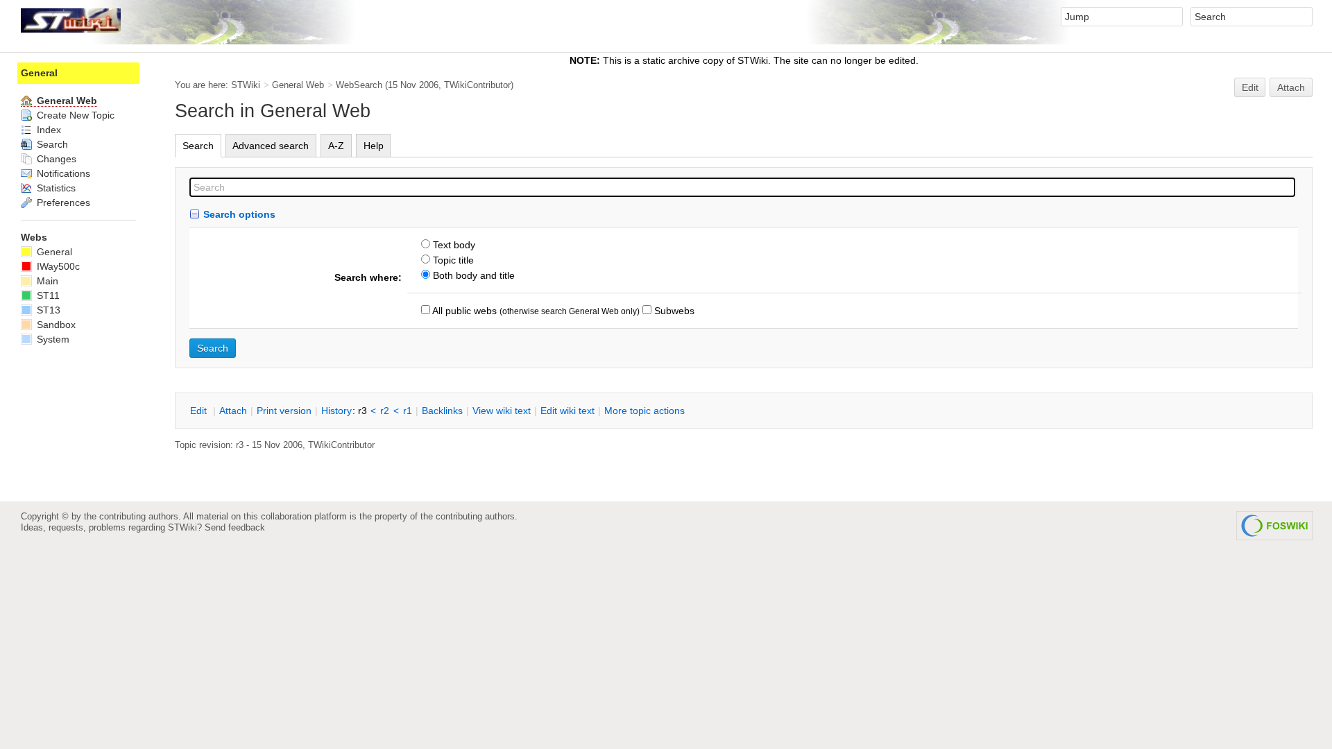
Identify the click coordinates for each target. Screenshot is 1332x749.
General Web (298, 85)
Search (198, 145)
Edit (1250, 87)
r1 (407, 410)
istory (336, 410)
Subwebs (672, 310)
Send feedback (235, 527)
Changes (55, 158)
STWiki (245, 85)
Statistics (55, 187)
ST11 (47, 295)
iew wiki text (501, 410)
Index (47, 129)
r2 (384, 410)
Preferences (62, 202)
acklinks (442, 410)
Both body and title (472, 275)
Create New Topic (74, 115)
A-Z (336, 145)
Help (374, 145)
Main (46, 280)
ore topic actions (644, 410)
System (51, 339)
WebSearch (359, 85)
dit (200, 410)
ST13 (47, 310)
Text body (452, 244)
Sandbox (55, 324)
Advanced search (270, 145)
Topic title (452, 260)
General (39, 72)
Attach (1291, 87)
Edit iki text (567, 410)
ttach (233, 410)
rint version (284, 410)
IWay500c (57, 266)
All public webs (463, 310)
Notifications (62, 173)
